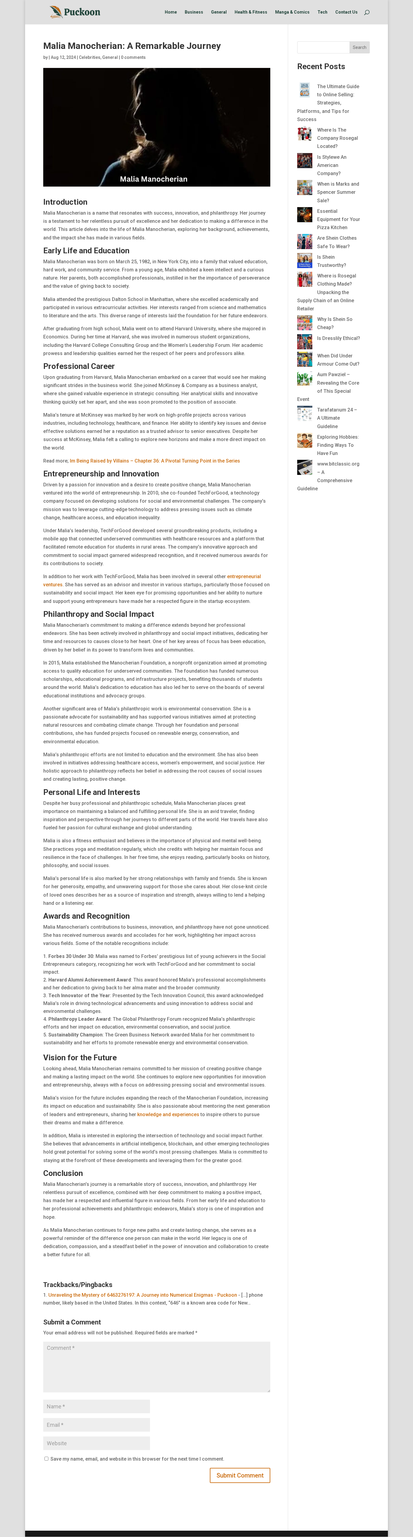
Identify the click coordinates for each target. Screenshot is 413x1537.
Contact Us (346, 12)
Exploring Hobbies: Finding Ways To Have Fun (338, 445)
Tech (322, 12)
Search (359, 47)
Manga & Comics (292, 12)
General (219, 12)
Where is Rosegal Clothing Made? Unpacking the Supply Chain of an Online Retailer (326, 292)
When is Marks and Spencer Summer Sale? (338, 192)
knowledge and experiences (168, 1114)
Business (194, 12)
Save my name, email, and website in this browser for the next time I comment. (137, 1459)
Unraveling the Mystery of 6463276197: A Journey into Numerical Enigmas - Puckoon (142, 1295)
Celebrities (89, 57)
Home (171, 12)
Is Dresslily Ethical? (338, 338)
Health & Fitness (251, 12)
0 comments (133, 57)
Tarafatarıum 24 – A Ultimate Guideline (337, 418)
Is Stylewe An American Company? (331, 165)
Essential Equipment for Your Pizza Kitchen (338, 219)
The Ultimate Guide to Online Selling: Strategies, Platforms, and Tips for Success (328, 103)
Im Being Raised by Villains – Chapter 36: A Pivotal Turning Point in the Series (155, 461)
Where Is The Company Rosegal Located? (337, 138)
